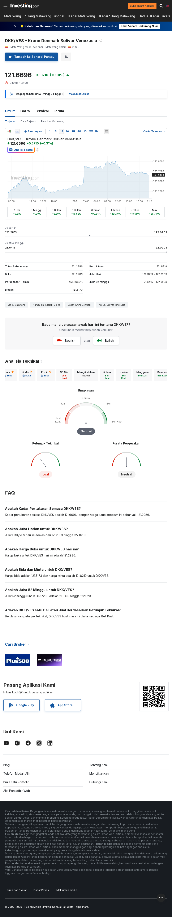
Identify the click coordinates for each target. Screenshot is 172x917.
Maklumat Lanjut (79, 93)
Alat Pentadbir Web (16, 790)
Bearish (70, 340)
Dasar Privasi (42, 890)
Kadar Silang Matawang (117, 16)
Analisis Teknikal (22, 361)
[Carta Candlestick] (9, 131)
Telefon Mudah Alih (16, 773)
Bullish (109, 340)
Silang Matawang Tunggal (44, 16)
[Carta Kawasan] (17, 131)
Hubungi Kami (98, 782)
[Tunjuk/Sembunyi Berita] (106, 131)
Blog (6, 765)
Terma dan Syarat (16, 890)
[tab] (8, 375)
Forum (59, 111)
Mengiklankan (99, 773)
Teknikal (42, 111)
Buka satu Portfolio (16, 782)
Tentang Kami (98, 765)
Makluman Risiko (66, 890)
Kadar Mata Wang (81, 16)
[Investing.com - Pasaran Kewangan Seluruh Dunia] (24, 5)
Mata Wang (12, 16)
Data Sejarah (28, 121)
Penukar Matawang (53, 121)
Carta (25, 111)
